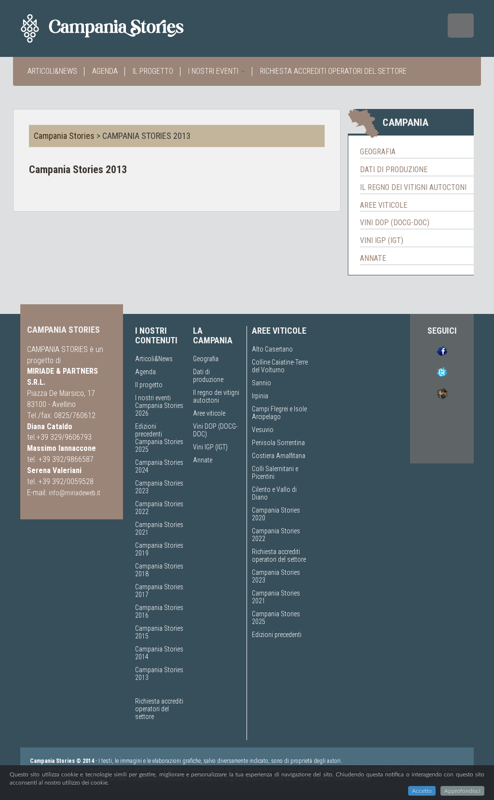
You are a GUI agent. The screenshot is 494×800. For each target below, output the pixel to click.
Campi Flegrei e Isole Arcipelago (279, 412)
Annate (202, 460)
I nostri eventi (214, 71)
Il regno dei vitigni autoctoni (413, 187)
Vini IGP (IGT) (381, 240)
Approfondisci (462, 791)
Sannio (261, 383)
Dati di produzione (393, 169)
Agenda (105, 71)
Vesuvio (263, 430)
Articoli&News (52, 71)
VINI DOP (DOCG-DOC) (394, 222)
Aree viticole (383, 205)
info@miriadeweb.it (74, 493)
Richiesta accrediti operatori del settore (333, 71)
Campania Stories (64, 136)
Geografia (378, 151)
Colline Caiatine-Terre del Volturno (280, 366)
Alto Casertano (272, 349)
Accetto (422, 791)
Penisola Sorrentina (278, 443)
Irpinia (260, 396)
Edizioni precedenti (148, 430)
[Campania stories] (119, 28)
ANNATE (373, 258)
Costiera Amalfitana (278, 456)
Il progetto (153, 71)
